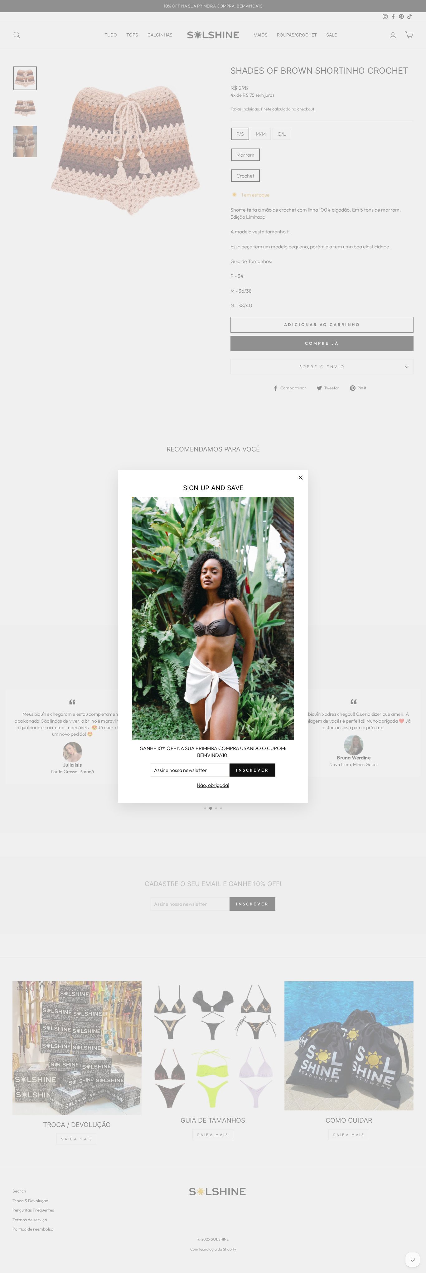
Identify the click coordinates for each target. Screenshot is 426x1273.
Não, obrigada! (213, 785)
